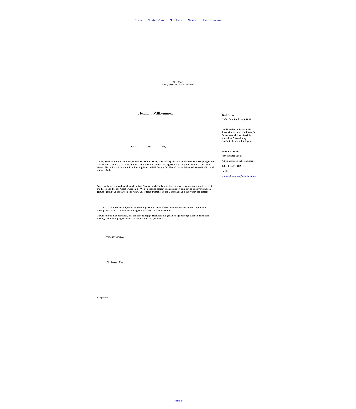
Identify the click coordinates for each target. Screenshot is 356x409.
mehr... (100, 382)
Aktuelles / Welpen (156, 20)
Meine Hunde (176, 20)
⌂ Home (138, 20)
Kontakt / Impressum (212, 20)
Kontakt (178, 401)
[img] (178, 8)
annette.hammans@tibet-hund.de (239, 176)
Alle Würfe (192, 20)
